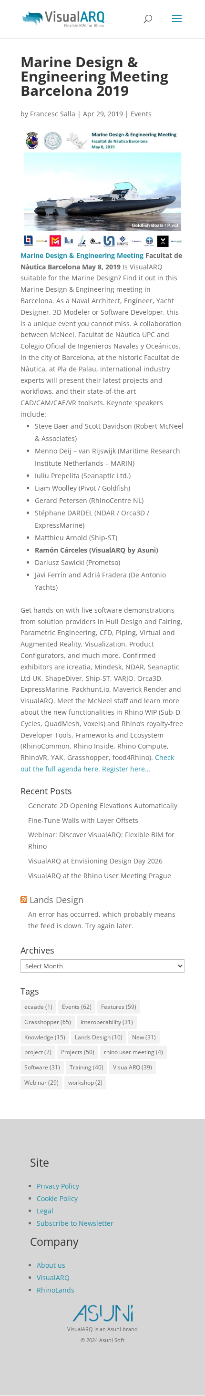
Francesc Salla (52, 113)
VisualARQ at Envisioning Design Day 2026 (95, 860)
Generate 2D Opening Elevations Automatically (102, 805)
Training (86, 1067)
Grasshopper (47, 1022)
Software (42, 1067)
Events (141, 113)
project (37, 1052)
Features (118, 1007)
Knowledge (44, 1037)
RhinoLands (55, 1289)
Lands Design (56, 899)
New (144, 1037)
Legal (45, 1210)
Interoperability (107, 1022)
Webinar (41, 1082)
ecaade (38, 1007)
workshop (85, 1082)
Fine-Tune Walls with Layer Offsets (83, 820)
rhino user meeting (133, 1052)
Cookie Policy (57, 1198)
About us (51, 1265)
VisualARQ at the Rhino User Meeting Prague (99, 875)
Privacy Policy (58, 1186)
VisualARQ (132, 1067)
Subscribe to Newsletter (75, 1223)
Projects (77, 1052)
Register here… (126, 768)
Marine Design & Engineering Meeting (82, 255)
